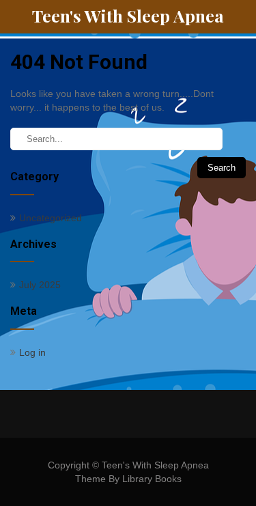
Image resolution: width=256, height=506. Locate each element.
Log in (32, 352)
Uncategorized (50, 217)
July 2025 (40, 284)
